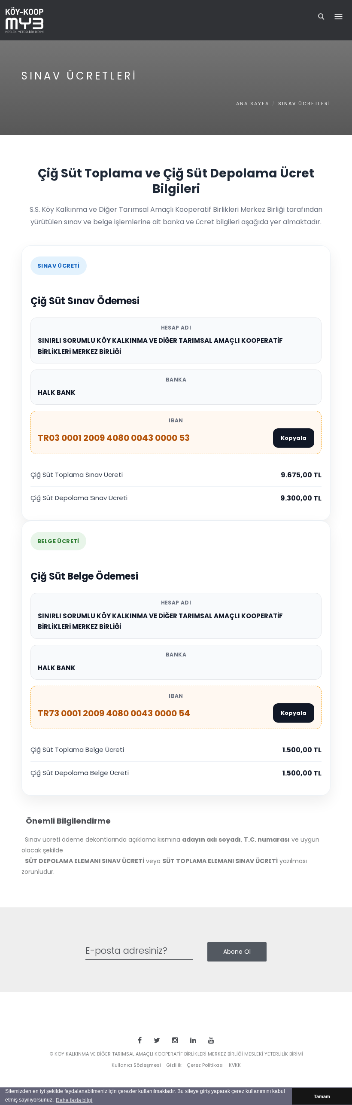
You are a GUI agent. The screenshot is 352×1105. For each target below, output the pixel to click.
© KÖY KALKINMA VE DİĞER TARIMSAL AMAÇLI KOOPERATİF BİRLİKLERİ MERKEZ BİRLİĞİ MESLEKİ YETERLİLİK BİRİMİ (176, 1053)
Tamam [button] (322, 1096)
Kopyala (293, 438)
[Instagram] (175, 1040)
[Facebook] (140, 1040)
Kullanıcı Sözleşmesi (136, 1065)
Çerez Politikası (205, 1065)
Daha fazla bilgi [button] (74, 1100)
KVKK (235, 1065)
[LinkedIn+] (193, 1040)
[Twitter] (157, 1040)
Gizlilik (174, 1065)
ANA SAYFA (252, 103)
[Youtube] (211, 1040)
